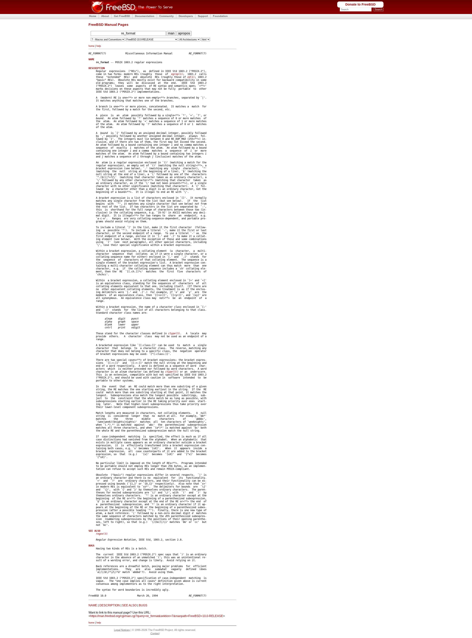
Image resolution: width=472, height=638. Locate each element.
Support (203, 16)
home (91, 46)
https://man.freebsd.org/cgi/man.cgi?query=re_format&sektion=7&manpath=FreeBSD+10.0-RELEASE (156, 616)
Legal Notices (122, 629)
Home (92, 16)
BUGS (143, 605)
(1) (177, 74)
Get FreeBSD (122, 16)
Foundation (220, 16)
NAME (92, 605)
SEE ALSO (129, 605)
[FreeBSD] (130, 12)
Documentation (144, 16)
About (105, 16)
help (98, 46)
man (171, 33)
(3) (174, 333)
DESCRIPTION (109, 605)
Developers (186, 16)
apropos (184, 33)
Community (166, 16)
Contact (154, 633)
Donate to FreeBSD (360, 4)
